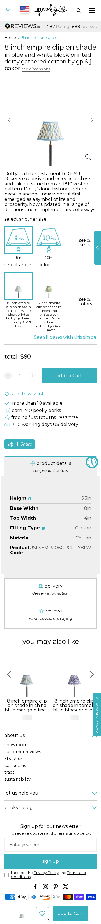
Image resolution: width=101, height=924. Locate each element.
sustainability (17, 779)
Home (10, 38)
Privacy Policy (46, 873)
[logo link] (51, 10)
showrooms (16, 744)
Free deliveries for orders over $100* (58, 26)
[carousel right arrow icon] (92, 119)
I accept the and (48, 875)
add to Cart (69, 375)
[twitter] (65, 886)
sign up (50, 861)
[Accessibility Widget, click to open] (92, 462)
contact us (15, 765)
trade (9, 772)
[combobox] (24, 10)
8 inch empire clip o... (41, 38)
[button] (97, 714)
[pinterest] (55, 886)
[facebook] (35, 886)
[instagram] (45, 886)
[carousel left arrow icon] (8, 119)
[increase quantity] (32, 375)
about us (13, 758)
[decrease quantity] (8, 375)
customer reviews (22, 751)
